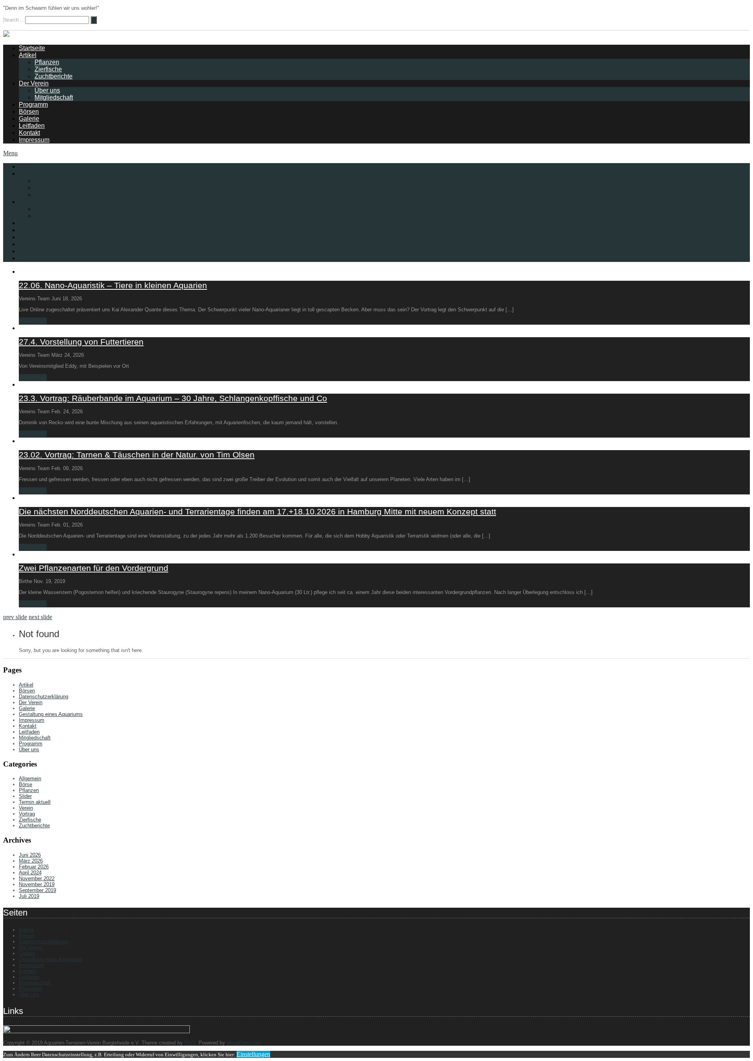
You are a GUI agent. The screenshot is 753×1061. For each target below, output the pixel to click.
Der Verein (34, 83)
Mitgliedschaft (54, 97)
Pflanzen (47, 62)
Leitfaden (32, 125)
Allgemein (30, 778)
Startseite (32, 48)
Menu (10, 153)
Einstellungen (253, 1054)
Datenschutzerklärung (43, 696)
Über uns (47, 90)
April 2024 (30, 873)
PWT (189, 1043)
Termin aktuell (35, 802)
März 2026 (31, 861)
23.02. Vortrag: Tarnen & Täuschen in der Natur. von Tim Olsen (137, 454)
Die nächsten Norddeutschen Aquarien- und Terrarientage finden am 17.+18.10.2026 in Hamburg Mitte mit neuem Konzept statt (257, 511)
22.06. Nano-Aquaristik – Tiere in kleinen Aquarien (113, 285)
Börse (25, 784)
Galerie (29, 118)
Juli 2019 (29, 896)
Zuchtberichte (54, 76)
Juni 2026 (30, 855)
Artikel (27, 55)
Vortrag (27, 814)
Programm (33, 104)
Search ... (14, 20)
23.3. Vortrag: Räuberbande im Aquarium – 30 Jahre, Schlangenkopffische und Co (173, 398)
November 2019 (37, 884)
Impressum (34, 139)
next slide (40, 617)
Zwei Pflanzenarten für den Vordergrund (93, 567)
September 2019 (37, 890)
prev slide (15, 617)
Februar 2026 (34, 867)
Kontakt (29, 132)
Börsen (29, 111)
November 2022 (37, 878)
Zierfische (48, 69)
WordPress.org (243, 1043)
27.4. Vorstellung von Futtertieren (81, 341)
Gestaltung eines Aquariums (51, 714)
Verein (26, 808)
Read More (33, 321)
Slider (25, 796)
